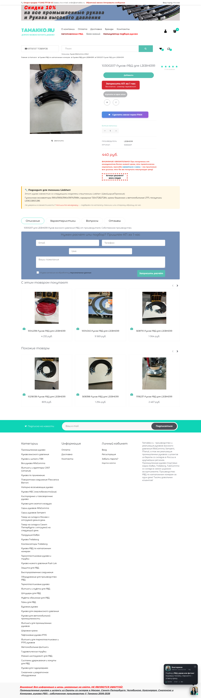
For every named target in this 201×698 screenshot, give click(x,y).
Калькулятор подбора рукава (120, 34)
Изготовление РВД (72, 34)
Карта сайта (109, 463)
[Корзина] (175, 31)
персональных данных (80, 273)
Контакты (123, 29)
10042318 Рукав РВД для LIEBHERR (46, 331)
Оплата (82, 29)
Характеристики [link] (63, 221)
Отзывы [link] (115, 221)
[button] (117, 131)
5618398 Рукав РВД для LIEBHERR (100, 396)
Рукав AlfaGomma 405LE (79, 54)
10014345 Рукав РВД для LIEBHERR (100, 331)
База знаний (93, 34)
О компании (68, 29)
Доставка (96, 29)
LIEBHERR (128, 141)
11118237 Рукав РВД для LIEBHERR (154, 396)
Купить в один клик (115, 94)
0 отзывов (169, 69)
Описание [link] (33, 221)
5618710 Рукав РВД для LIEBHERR (154, 331)
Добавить (128, 75)
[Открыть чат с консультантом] (194, 691)
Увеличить (59, 141)
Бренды (109, 29)
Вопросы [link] (92, 221)
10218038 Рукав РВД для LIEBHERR (46, 396)
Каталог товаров (37, 49)
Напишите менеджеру (67, 205)
